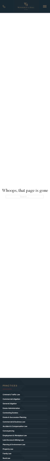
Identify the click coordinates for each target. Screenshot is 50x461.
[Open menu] (44, 6)
